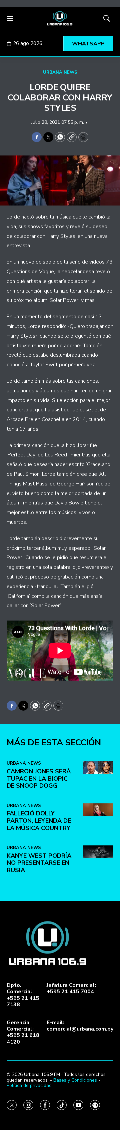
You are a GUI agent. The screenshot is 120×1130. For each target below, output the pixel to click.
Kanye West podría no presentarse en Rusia (39, 863)
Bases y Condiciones (75, 1080)
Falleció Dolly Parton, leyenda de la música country (39, 820)
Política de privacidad (29, 1085)
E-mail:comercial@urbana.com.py (80, 1026)
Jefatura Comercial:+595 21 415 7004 (71, 988)
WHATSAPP (88, 43)
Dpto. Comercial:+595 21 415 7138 (23, 995)
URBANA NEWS (60, 72)
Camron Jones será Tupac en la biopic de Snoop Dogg (39, 778)
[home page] (59, 18)
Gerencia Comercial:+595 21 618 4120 (23, 1032)
